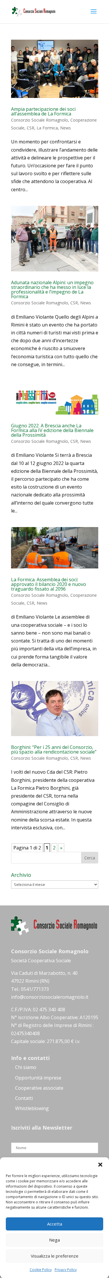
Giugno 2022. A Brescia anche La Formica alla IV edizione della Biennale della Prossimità (52, 430)
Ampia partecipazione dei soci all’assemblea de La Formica (43, 111)
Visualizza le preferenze (54, 1256)
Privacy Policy (66, 1269)
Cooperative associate (39, 1088)
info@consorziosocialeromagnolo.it (49, 997)
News (65, 128)
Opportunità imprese (38, 1078)
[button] (100, 1165)
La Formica (47, 128)
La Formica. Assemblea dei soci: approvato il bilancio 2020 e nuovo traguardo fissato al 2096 (48, 584)
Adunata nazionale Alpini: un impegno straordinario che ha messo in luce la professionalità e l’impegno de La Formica (52, 289)
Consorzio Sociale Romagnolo (39, 120)
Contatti (24, 1098)
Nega (54, 1240)
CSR (30, 128)
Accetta (54, 1224)
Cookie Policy (41, 1269)
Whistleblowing (32, 1108)
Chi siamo (25, 1067)
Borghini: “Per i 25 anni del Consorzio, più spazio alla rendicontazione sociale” (54, 749)
